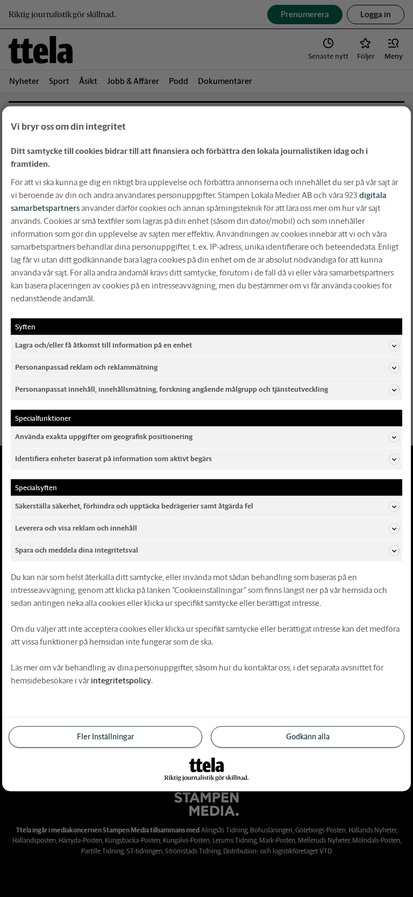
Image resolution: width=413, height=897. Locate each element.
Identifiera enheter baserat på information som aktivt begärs (113, 458)
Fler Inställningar (105, 736)
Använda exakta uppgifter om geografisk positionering (104, 436)
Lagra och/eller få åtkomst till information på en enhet (103, 345)
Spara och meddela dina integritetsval (76, 550)
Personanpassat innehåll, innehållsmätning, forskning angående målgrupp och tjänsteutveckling (171, 389)
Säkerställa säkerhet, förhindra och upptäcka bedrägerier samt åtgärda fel (134, 506)
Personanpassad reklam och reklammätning (86, 367)
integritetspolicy (121, 680)
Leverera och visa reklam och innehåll (76, 528)
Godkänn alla (308, 736)
